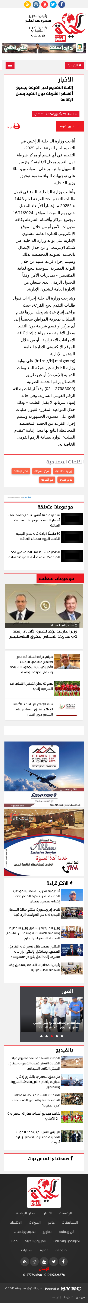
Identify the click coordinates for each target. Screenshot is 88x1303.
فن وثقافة (67, 1232)
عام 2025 (66, 479)
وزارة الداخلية (63, 471)
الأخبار (48, 1213)
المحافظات (70, 1222)
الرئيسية (73, 65)
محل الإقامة (21, 471)
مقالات (13, 1241)
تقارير (47, 1232)
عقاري (43, 1250)
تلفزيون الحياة (35, 1241)
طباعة (10, 128)
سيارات (26, 1250)
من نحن (80, 1297)
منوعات (61, 1250)
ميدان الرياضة (26, 1213)
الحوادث (35, 1222)
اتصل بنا (68, 1297)
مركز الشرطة (41, 471)
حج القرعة (47, 479)
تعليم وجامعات (25, 1232)
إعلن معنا (55, 1297)
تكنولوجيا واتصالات (66, 1241)
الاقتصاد (16, 1222)
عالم (51, 1222)
